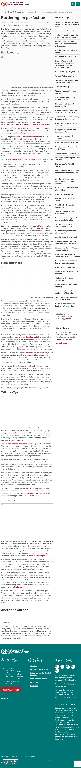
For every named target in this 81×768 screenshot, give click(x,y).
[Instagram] (62, 667)
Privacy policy (46, 760)
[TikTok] (57, 671)
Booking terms (37, 760)
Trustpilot (4, 699)
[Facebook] (57, 667)
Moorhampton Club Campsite (26, 337)
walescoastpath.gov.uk (38, 556)
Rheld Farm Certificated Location (28, 137)
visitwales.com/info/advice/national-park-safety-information (25, 124)
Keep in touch (63, 661)
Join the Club (9, 661)
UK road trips (62, 17)
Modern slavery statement (65, 760)
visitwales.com (18, 587)
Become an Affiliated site (39, 669)
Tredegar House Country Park (32, 493)
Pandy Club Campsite (34, 228)
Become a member (11, 690)
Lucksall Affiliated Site (35, 353)
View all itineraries (63, 343)
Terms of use (28, 760)
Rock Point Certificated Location (14, 444)
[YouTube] (73, 667)
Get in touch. (70, 704)
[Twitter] (68, 667)
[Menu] (78, 4)
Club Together (71, 680)
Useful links (35, 661)
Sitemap (54, 760)
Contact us (34, 686)
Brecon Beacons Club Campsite (24, 159)
